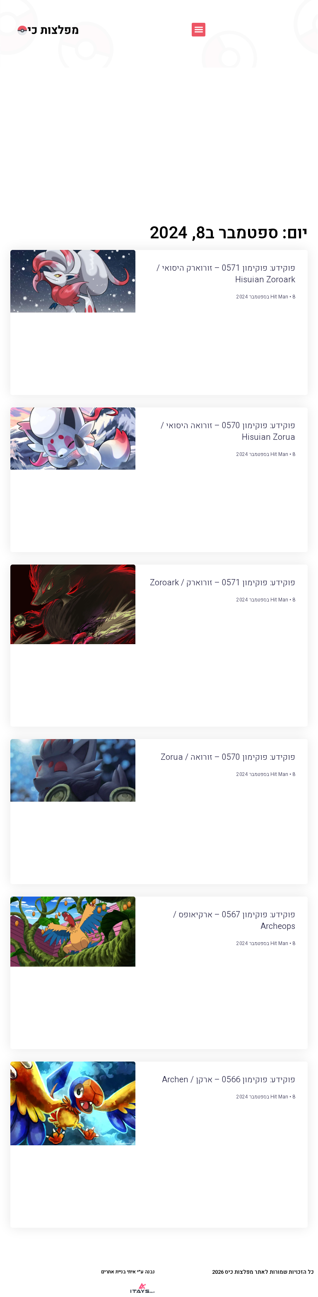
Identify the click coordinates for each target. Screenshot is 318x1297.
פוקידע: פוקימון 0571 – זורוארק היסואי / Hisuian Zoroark (226, 274)
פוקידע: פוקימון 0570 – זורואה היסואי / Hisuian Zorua (228, 431)
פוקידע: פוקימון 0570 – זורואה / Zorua (228, 757)
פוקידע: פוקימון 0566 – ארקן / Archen (228, 1080)
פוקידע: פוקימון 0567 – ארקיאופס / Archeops (234, 920)
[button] (198, 29)
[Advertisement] (159, 130)
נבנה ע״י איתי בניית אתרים (128, 1271)
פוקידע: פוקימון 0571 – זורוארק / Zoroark (222, 583)
